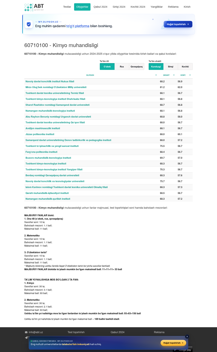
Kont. (183, 75)
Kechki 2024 (138, 6)
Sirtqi (170, 66)
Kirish (187, 6)
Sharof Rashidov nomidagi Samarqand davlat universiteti (57, 104)
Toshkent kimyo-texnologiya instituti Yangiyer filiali (54, 169)
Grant (166, 75)
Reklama (173, 6)
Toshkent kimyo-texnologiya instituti (46, 163)
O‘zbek (107, 66)
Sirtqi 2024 (119, 6)
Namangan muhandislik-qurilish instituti (48, 198)
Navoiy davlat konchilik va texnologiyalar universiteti (55, 181)
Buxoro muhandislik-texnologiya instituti (48, 157)
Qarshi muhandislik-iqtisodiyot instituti (47, 193)
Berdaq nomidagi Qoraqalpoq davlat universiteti (52, 175)
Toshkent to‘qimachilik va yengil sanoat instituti (52, 146)
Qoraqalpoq (137, 66)
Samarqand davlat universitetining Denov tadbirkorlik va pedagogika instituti (68, 140)
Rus (122, 66)
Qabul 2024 (100, 6)
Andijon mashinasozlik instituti (43, 128)
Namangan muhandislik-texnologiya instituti (50, 110)
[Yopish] (187, 336)
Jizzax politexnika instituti (40, 134)
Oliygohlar (82, 6)
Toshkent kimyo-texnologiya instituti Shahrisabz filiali (55, 99)
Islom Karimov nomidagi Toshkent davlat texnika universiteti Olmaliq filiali (67, 187)
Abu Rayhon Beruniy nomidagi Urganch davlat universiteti (58, 116)
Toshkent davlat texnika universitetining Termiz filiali (55, 93)
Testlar (67, 6)
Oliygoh (90, 75)
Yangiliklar (157, 6)
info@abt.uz (35, 332)
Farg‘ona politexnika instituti (41, 152)
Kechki (185, 66)
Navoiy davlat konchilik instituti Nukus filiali (50, 81)
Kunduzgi (156, 66)
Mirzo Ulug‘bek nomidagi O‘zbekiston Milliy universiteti (56, 87)
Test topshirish (76, 332)
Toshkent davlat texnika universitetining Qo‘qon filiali (55, 122)
